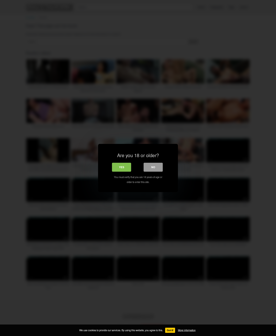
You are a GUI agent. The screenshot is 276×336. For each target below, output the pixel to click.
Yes (121, 167)
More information (187, 330)
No (153, 167)
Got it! (170, 330)
